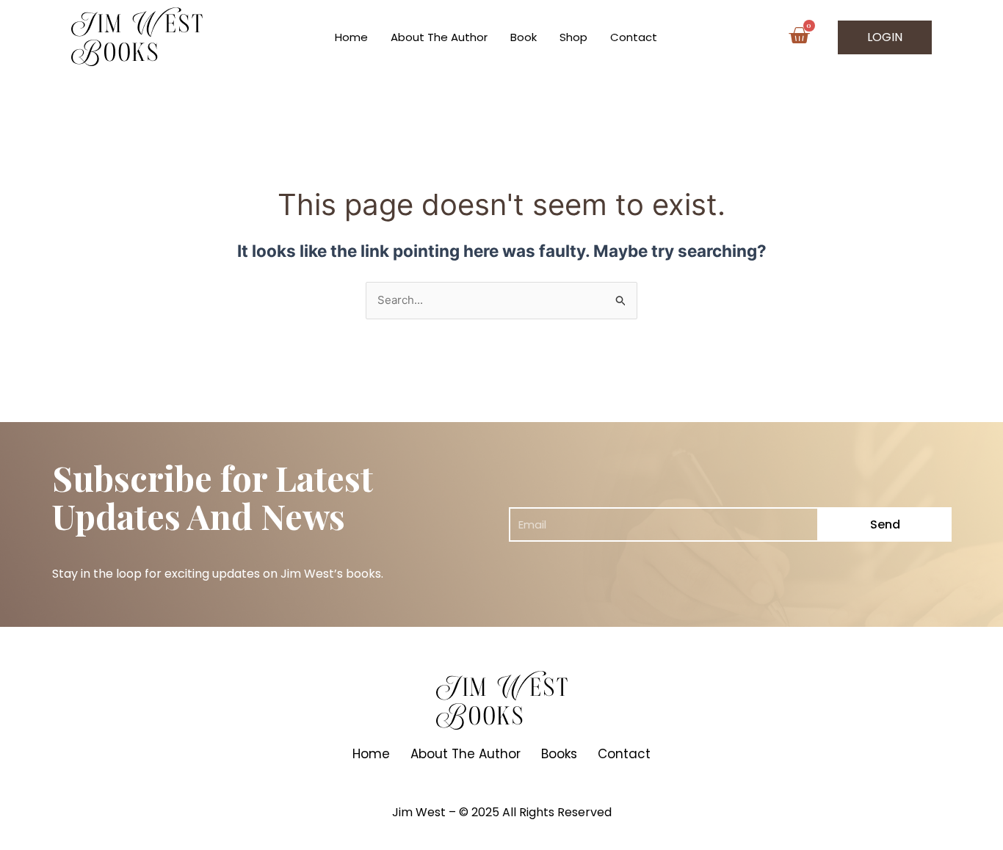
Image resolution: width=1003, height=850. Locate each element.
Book (523, 37)
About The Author (439, 37)
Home (351, 37)
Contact (633, 37)
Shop (573, 37)
